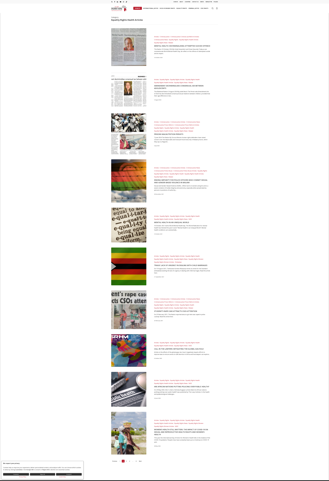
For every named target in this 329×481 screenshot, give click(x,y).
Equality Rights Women (195, 259)
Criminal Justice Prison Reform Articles (187, 125)
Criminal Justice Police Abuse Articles (185, 171)
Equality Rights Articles (177, 79)
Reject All (42, 474)
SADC (190, 219)
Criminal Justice (165, 37)
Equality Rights (173, 40)
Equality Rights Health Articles (188, 40)
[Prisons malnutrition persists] (128, 133)
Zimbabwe (178, 262)
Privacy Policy (22, 477)
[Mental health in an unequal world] (128, 225)
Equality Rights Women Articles (164, 262)
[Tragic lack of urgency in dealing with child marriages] (128, 266)
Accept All (68, 474)
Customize (16, 474)
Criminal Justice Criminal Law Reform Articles (184, 37)
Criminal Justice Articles (177, 122)
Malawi (170, 43)
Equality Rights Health (192, 79)
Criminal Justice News (161, 40)
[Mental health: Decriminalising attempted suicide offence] (128, 47)
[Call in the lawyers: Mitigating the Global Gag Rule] (128, 350)
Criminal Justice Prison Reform (164, 125)
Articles (156, 37)
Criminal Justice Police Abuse (163, 171)
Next (140, 461)
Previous (114, 461)
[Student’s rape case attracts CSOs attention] (128, 309)
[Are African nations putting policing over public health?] (128, 389)
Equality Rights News (161, 43)
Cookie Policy (62, 477)
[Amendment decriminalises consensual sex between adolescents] (128, 89)
